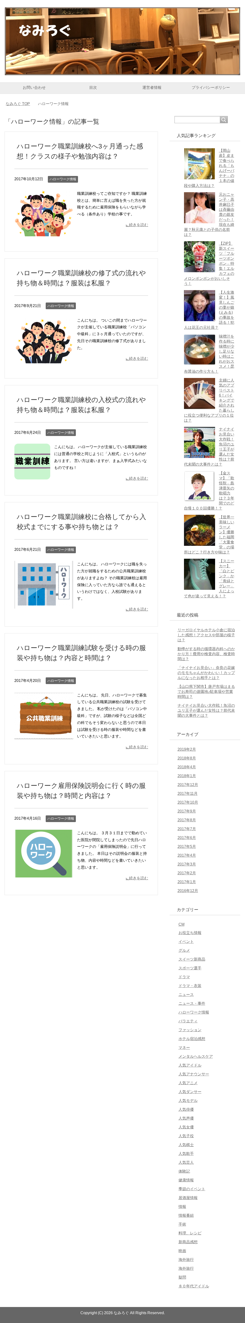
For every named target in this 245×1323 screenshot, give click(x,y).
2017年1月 (187, 882)
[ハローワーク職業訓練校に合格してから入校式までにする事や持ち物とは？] (43, 605)
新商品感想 (188, 1242)
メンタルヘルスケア (195, 1056)
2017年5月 (187, 847)
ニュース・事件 (191, 1003)
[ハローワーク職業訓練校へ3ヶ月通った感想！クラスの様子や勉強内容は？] (43, 234)
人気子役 (186, 1136)
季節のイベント (191, 1189)
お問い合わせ (34, 87)
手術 (182, 1224)
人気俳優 (186, 1109)
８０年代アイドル (193, 1286)
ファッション (189, 1030)
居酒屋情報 (188, 1198)
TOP (21, 104)
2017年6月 (187, 838)
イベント (186, 942)
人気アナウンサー (193, 1074)
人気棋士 (186, 1145)
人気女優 (186, 1127)
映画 (182, 1251)
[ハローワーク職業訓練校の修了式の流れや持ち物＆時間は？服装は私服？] (43, 361)
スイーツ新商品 (191, 959)
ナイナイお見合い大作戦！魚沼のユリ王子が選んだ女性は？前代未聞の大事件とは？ (206, 710)
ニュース (186, 995)
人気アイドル (189, 1065)
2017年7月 (187, 829)
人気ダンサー (189, 1092)
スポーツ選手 (189, 968)
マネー (184, 1048)
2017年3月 (187, 864)
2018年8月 (187, 758)
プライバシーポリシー (211, 87)
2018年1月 (187, 776)
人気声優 (186, 1118)
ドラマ (184, 977)
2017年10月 (188, 802)
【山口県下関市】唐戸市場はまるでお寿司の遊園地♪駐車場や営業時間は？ (206, 692)
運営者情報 (151, 87)
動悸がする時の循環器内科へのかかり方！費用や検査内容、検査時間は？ (206, 654)
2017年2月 (187, 873)
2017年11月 (188, 794)
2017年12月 (188, 785)
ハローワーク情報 (63, 179)
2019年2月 (187, 749)
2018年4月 (187, 767)
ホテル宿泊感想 (191, 1039)
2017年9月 (187, 811)
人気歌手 (186, 1154)
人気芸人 (186, 1162)
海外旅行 (186, 1260)
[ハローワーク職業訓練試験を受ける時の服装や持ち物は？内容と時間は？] (43, 736)
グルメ (184, 950)
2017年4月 (187, 855)
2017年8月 (187, 820)
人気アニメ (188, 1083)
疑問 (182, 1277)
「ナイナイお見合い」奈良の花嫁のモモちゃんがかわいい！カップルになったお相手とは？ (206, 673)
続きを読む (138, 225)
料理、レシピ (189, 1233)
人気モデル (188, 1101)
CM (181, 924)
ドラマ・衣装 (189, 986)
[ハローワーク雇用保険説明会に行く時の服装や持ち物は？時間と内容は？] (43, 874)
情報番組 (186, 1215)
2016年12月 (188, 891)
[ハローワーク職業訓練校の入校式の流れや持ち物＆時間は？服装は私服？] (32, 476)
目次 (93, 87)
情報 (182, 1207)
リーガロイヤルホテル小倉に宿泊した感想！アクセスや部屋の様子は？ (206, 635)
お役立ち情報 (189, 933)
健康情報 (186, 1180)
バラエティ (188, 1021)
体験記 (184, 1171)
